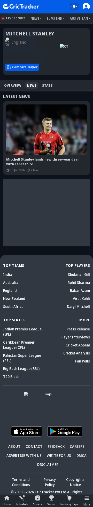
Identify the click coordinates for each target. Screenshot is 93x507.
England (10, 290)
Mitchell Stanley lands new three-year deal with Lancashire (42, 161)
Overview (12, 85)
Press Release (78, 329)
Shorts (37, 504)
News (34, 18)
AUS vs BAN (79, 18)
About (14, 446)
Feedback (56, 446)
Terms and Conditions (21, 482)
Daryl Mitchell (78, 306)
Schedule (22, 504)
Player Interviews (75, 337)
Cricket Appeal (78, 345)
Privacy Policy (50, 482)
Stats (47, 85)
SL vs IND (54, 18)
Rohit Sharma (79, 282)
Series (51, 504)
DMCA (81, 455)
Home (7, 504)
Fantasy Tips (69, 504)
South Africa (13, 306)
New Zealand (14, 298)
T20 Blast (11, 376)
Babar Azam (80, 290)
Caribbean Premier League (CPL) (19, 345)
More (86, 504)
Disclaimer (48, 464)
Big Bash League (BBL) (21, 368)
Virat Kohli (81, 298)
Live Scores (16, 18)
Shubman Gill (79, 274)
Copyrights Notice (75, 482)
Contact (34, 446)
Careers (77, 446)
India (7, 274)
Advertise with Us (24, 455)
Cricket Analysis (76, 353)
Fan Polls (82, 361)
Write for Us (59, 455)
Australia (10, 282)
